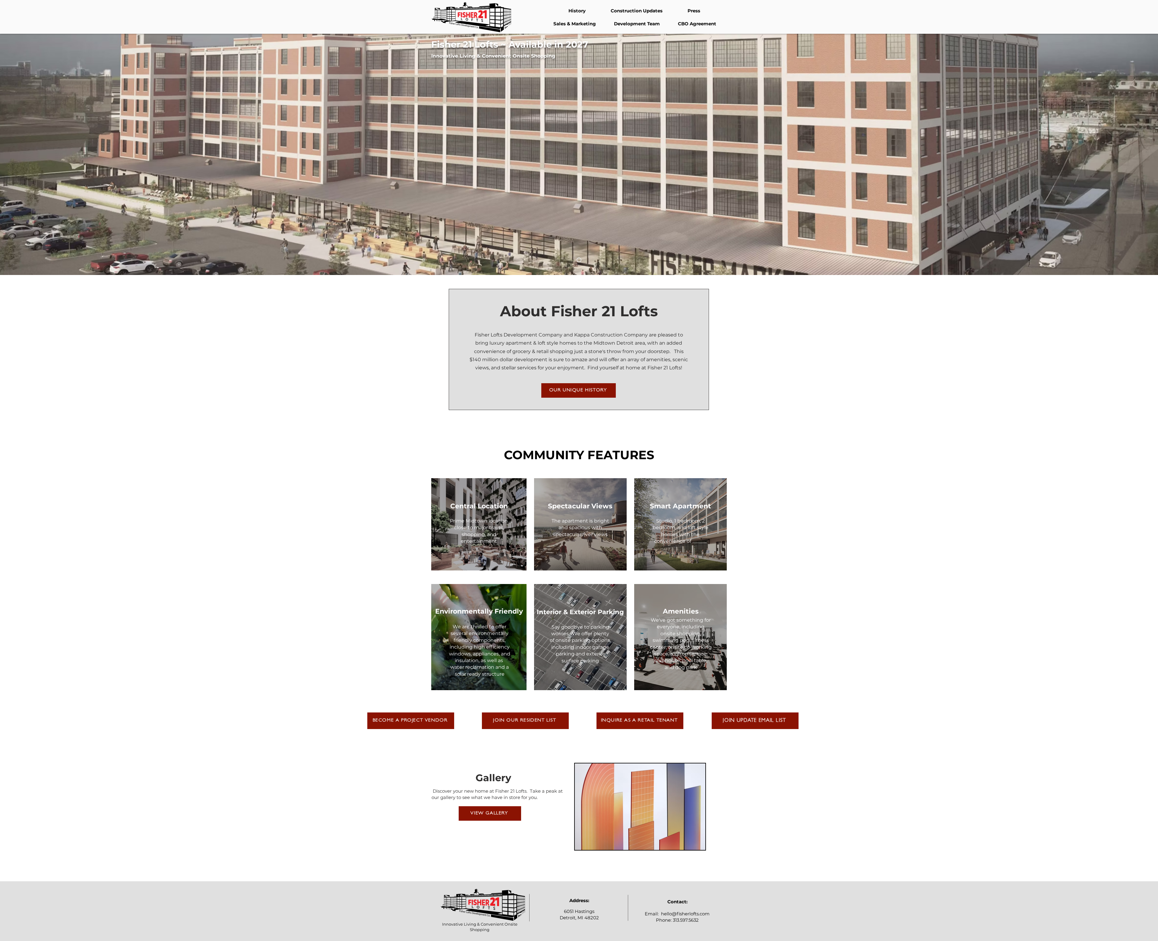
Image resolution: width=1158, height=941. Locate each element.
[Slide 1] (579, 259)
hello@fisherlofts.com (685, 914)
